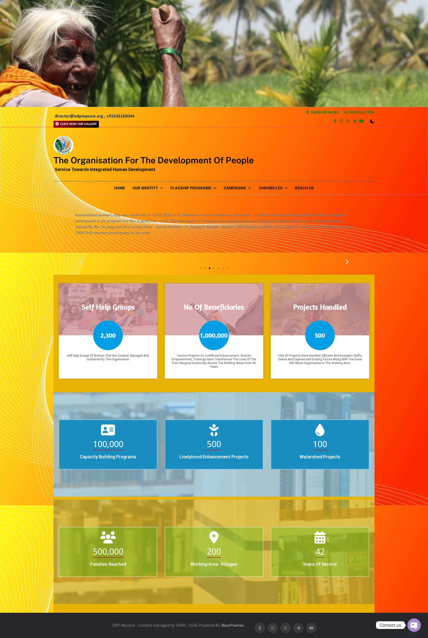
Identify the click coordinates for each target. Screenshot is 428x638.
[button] (81, 262)
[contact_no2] (94, 117)
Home (119, 188)
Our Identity (145, 188)
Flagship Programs (190, 188)
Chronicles (271, 188)
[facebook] (335, 121)
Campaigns (235, 188)
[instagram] (341, 121)
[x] (347, 121)
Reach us (304, 188)
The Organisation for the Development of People (154, 160)
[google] (354, 121)
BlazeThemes (232, 625)
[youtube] (361, 121)
